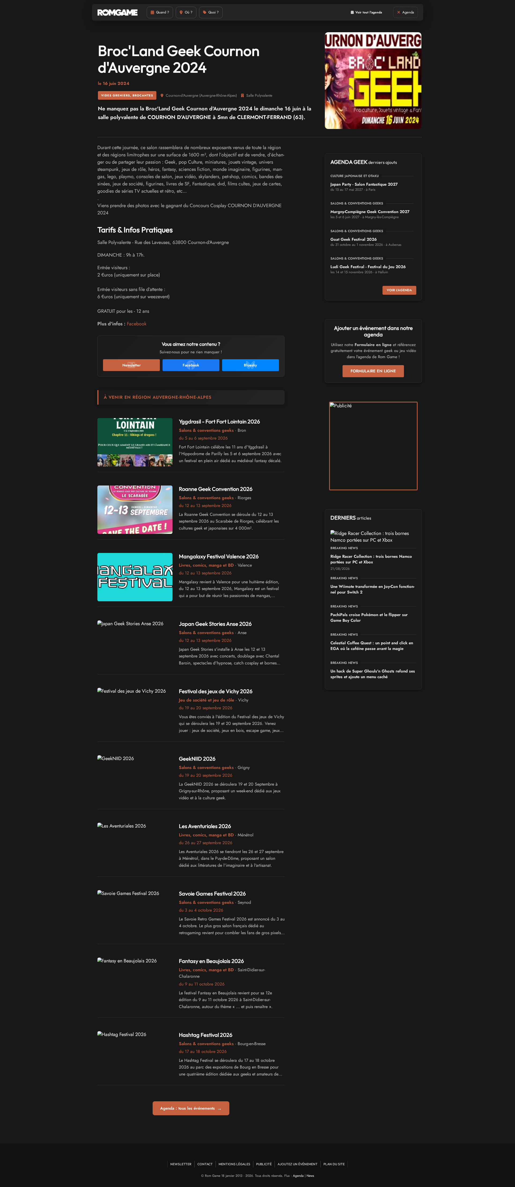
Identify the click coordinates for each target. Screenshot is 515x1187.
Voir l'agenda (399, 290)
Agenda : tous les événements (191, 1108)
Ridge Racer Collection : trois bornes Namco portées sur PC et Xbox (371, 559)
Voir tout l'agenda (368, 12)
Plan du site (334, 1164)
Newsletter (181, 1164)
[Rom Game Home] (117, 12)
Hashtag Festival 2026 (205, 1034)
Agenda (298, 1175)
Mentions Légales (234, 1164)
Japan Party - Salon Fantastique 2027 (364, 184)
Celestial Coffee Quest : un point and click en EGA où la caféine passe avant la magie (371, 646)
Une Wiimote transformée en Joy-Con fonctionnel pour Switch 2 (372, 589)
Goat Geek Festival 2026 (353, 239)
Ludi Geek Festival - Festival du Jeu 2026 (368, 267)
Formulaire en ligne (373, 371)
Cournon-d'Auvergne (182, 95)
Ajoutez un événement (298, 1164)
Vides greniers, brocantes (127, 95)
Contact (205, 1164)
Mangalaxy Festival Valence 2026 (219, 556)
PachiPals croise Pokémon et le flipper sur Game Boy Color (369, 617)
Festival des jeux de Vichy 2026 (215, 691)
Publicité (264, 1164)
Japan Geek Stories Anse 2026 (215, 623)
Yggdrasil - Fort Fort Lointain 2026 (219, 421)
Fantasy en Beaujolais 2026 (211, 961)
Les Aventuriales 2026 (205, 826)
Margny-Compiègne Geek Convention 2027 (370, 212)
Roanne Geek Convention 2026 (215, 488)
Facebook (136, 323)
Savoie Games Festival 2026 (212, 893)
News (310, 1175)
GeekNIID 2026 (197, 758)
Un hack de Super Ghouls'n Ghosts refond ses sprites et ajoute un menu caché (372, 674)
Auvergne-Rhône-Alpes (218, 95)
